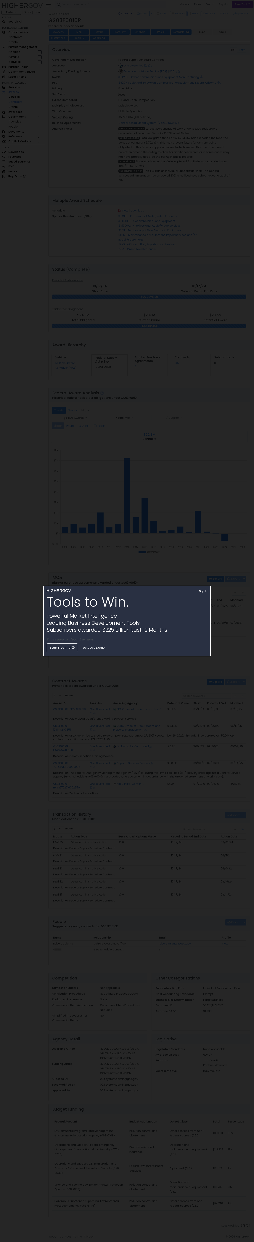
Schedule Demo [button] (94, 648)
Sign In (203, 591)
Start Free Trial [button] (61, 648)
